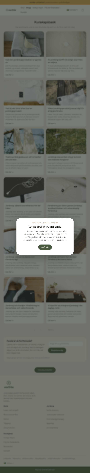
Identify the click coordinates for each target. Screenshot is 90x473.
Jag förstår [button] (45, 247)
